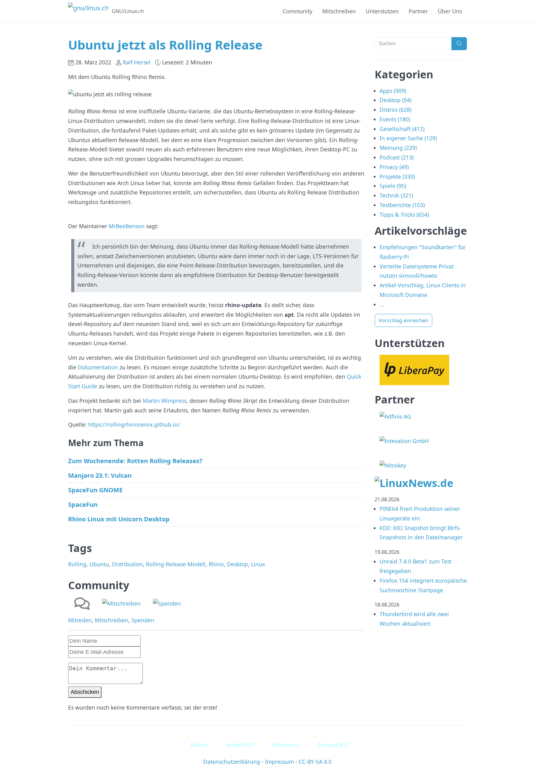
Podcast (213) (397, 157)
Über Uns (450, 11)
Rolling (77, 564)
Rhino (216, 564)
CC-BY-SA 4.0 (315, 761)
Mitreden (80, 620)
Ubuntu (99, 564)
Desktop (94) (395, 100)
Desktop (237, 564)
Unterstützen (382, 11)
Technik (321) (396, 195)
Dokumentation (98, 367)
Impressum (279, 761)
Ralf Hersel (136, 62)
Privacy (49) (394, 167)
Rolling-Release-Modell (176, 564)
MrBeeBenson (127, 226)
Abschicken (85, 692)
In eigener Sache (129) (408, 138)
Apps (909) (393, 90)
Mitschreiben (339, 11)
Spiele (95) (393, 185)
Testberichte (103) (402, 205)
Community (297, 11)
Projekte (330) (397, 176)
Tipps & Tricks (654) (404, 214)
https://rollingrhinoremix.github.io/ (134, 424)
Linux (258, 564)
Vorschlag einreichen (403, 320)
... (382, 304)
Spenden (142, 620)
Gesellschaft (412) (402, 129)
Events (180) (395, 119)
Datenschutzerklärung (231, 761)
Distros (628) (395, 109)
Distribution (127, 564)
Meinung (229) (398, 147)
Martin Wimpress (164, 400)
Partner (418, 11)
